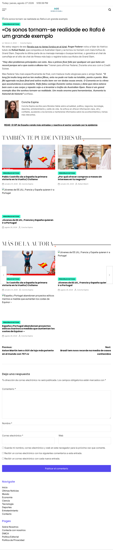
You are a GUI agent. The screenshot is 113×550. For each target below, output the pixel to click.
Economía (7, 497)
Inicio (5, 487)
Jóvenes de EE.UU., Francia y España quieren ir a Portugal (27, 221)
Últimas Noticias (10, 490)
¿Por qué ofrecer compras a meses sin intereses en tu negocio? (80, 178)
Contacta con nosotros (13, 530)
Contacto (7, 513)
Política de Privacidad (13, 540)
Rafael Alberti (83, 184)
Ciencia (6, 500)
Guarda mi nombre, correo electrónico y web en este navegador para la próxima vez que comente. (54, 447)
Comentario (9, 389)
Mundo (5, 494)
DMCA (5, 533)
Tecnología (8, 504)
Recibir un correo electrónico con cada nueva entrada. (32, 458)
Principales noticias (11, 24)
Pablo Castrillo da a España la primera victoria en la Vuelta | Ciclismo (24, 178)
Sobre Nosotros (10, 526)
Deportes (7, 507)
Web (61, 435)
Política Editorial (10, 536)
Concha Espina (26, 43)
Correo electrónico (12, 435)
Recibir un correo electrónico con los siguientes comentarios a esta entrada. (43, 453)
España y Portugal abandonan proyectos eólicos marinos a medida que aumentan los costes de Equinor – (28, 328)
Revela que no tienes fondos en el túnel (47, 46)
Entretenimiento (10, 510)
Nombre (7, 423)
